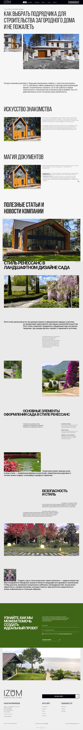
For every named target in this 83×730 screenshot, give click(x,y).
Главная (5, 9)
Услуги (43, 2)
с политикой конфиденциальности (65, 633)
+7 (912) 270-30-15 (8, 714)
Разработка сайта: (41, 723)
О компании (29, 2)
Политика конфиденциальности (72, 723)
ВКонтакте (63, 706)
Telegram (63, 708)
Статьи (49, 2)
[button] (73, 2)
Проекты (44, 708)
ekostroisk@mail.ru (8, 716)
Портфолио (37, 2)
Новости (10, 9)
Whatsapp (63, 711)
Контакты (55, 2)
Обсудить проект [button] (59, 696)
